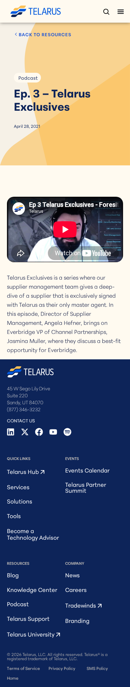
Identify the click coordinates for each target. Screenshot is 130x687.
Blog (13, 575)
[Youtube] (53, 432)
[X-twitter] (25, 432)
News (72, 575)
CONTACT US (21, 420)
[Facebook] (39, 432)
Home (12, 678)
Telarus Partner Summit (85, 487)
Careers (76, 589)
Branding (77, 620)
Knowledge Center (32, 589)
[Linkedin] (11, 432)
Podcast (28, 77)
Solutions (19, 501)
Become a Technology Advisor (33, 533)
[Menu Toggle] (120, 11)
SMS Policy (97, 668)
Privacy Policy (62, 668)
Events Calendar (87, 470)
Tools (14, 516)
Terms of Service (23, 668)
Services (18, 487)
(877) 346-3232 (24, 409)
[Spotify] (67, 432)
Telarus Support (28, 618)
